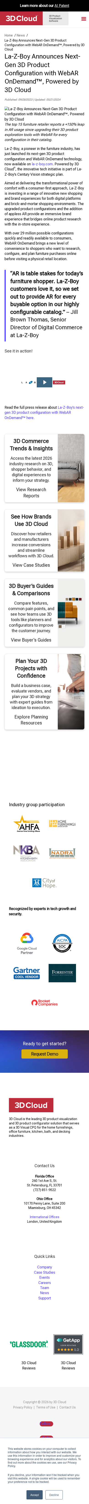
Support (44, 1298)
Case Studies (44, 1272)
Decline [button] (54, 1495)
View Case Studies (31, 565)
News (44, 1293)
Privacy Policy (22, 1407)
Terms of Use (45, 1407)
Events (44, 1277)
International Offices (44, 1217)
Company (44, 1267)
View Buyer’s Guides (31, 640)
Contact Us (67, 1407)
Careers (44, 1283)
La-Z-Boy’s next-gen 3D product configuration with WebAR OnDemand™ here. (44, 412)
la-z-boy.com (42, 164)
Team (44, 1288)
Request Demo (44, 1054)
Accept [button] (34, 1495)
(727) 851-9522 (44, 1190)
